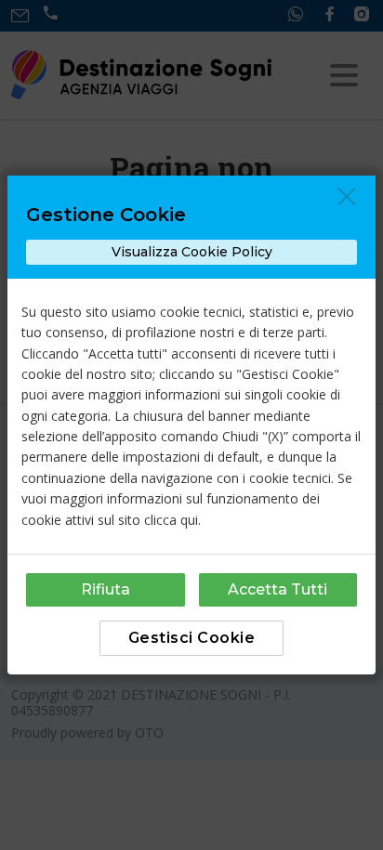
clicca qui (171, 520)
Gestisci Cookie (192, 638)
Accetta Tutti (277, 589)
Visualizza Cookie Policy (192, 251)
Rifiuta (105, 589)
